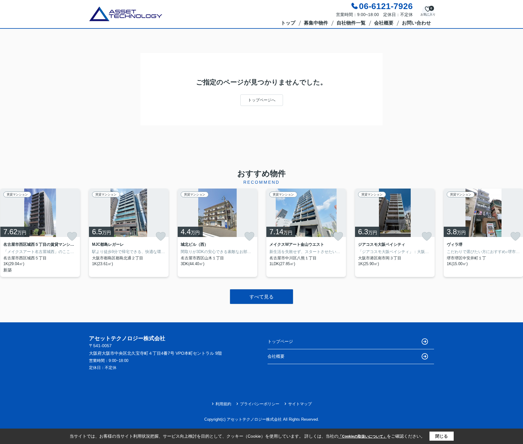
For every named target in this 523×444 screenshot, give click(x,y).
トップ (288, 22)
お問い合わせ (416, 22)
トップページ (280, 341)
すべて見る (261, 296)
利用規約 (223, 404)
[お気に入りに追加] (72, 236)
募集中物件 (316, 22)
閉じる (441, 436)
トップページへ (261, 100)
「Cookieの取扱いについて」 (362, 436)
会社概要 (383, 22)
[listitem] (128, 233)
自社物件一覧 (351, 22)
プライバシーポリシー (259, 404)
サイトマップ (300, 404)
